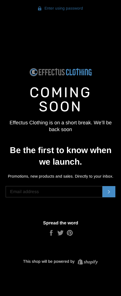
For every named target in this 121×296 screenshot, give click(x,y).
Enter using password (63, 8)
